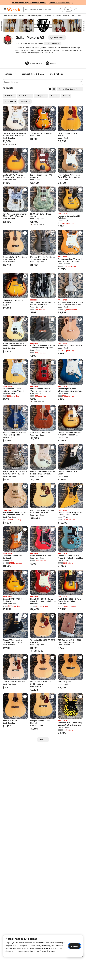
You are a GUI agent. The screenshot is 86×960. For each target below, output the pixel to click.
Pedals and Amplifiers (34, 16)
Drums (79, 16)
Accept (74, 946)
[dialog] (43, 946)
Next (42, 739)
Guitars (21, 16)
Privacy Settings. (47, 951)
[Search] (60, 9)
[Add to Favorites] (25, 109)
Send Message (53, 43)
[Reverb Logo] (13, 9)
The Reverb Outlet (10, 16)
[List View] (54, 89)
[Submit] (80, 82)
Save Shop (58, 37)
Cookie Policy (48, 948)
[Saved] (75, 9)
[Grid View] (50, 89)
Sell (68, 9)
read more (49, 53)
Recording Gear (68, 16)
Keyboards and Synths (53, 16)
